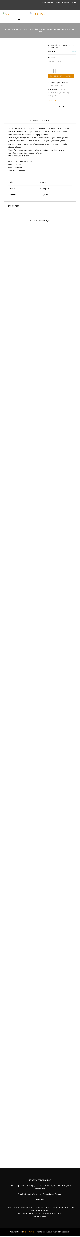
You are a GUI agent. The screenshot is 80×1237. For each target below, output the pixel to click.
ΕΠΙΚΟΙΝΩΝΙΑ (40, 1216)
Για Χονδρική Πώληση (52, 1194)
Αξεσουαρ (24, 29)
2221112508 (40, 1189)
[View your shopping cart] (17, 20)
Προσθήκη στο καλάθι (60, 76)
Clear (50, 64)
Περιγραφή (32, 120)
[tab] (32, 120)
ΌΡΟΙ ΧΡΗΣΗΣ (23, 1213)
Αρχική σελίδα (11, 29)
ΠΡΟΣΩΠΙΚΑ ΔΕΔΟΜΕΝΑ (63, 1207)
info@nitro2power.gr (32, 1194)
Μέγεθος (51, 57)
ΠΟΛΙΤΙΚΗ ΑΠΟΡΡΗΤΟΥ (40, 1210)
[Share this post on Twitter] (63, 106)
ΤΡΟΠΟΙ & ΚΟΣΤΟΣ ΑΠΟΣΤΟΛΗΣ (18, 1207)
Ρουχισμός (60, 92)
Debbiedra (66, 1232)
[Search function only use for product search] (10, 20)
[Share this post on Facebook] (59, 106)
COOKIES (58, 1213)
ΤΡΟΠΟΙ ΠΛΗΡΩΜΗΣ (43, 1207)
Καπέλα (35, 29)
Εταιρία (46, 120)
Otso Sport (63, 89)
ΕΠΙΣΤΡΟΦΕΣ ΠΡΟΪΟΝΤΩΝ (41, 1213)
